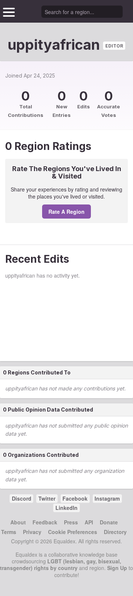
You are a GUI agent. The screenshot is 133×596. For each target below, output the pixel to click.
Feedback (45, 522)
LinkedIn (66, 507)
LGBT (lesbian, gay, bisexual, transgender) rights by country (60, 564)
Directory (115, 532)
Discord (21, 498)
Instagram (107, 498)
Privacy (32, 532)
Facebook (75, 498)
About (18, 522)
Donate (109, 522)
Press (71, 522)
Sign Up (117, 568)
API (89, 522)
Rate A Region (66, 211)
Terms (8, 532)
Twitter (46, 498)
